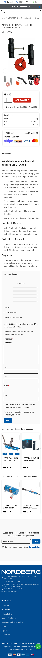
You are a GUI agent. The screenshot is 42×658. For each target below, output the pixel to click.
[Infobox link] (8, 2)
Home (3, 18)
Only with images (12, 312)
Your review (8, 343)
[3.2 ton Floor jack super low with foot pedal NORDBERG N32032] (11, 444)
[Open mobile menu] (2, 7)
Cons (5, 376)
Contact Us (6, 635)
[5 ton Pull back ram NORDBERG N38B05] (31, 491)
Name (6, 386)
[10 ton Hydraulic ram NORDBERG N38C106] (11, 491)
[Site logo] (21, 6)
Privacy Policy (7, 614)
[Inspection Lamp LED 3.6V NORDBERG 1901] (31, 444)
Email (6, 395)
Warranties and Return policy (12, 622)
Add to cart (22, 100)
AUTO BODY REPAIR (15, 18)
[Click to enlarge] (5, 71)
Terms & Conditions (9, 618)
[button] (17, 435)
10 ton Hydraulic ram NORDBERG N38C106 (10, 507)
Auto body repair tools (32, 18)
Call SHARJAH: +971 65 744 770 (13, 589)
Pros (5, 367)
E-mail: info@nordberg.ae (11, 591)
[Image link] (21, 141)
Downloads (6, 605)
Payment (5, 630)
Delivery (4, 626)
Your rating (8, 339)
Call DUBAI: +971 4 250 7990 (12, 581)
